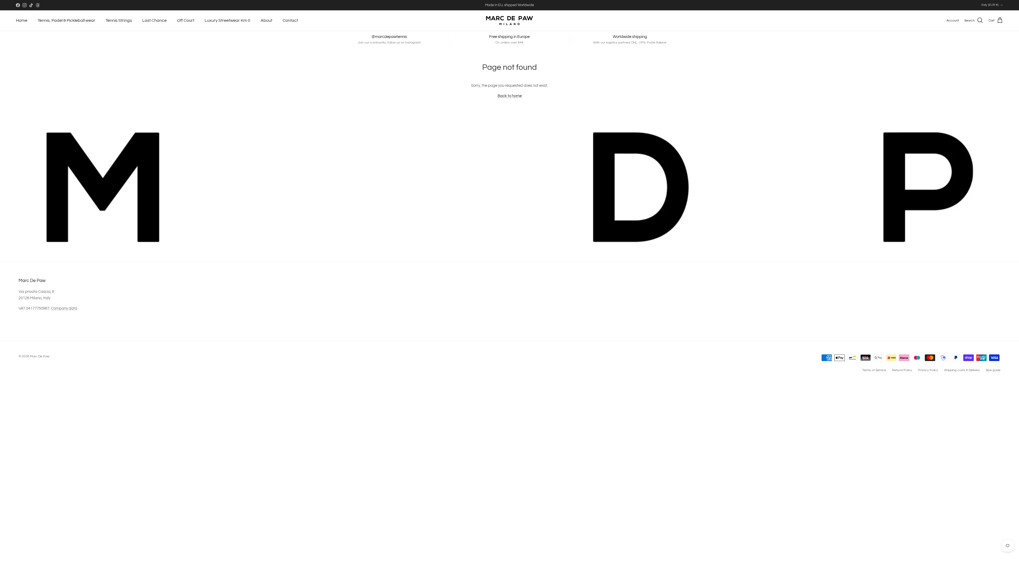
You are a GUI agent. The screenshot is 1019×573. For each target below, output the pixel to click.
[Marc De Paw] (509, 20)
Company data (64, 308)
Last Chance (154, 20)
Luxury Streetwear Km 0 (227, 20)
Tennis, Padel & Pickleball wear (66, 20)
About (266, 20)
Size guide (993, 370)
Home (21, 20)
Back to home (510, 96)
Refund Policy (902, 370)
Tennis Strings (119, 20)
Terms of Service (874, 370)
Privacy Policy (928, 370)
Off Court (185, 20)
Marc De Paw (39, 356)
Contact (290, 20)
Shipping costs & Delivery (962, 370)
